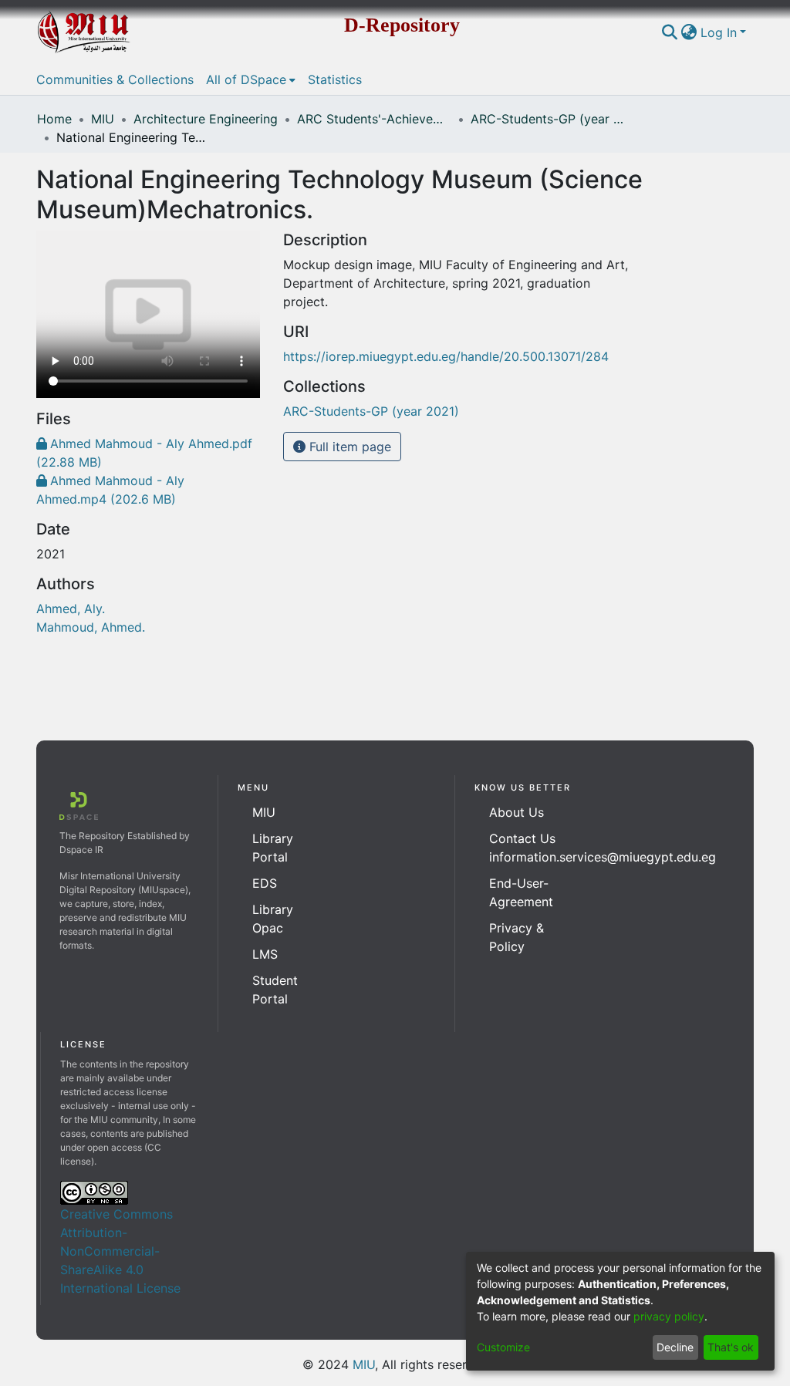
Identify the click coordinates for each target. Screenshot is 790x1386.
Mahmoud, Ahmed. (90, 627)
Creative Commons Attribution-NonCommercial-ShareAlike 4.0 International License (120, 1251)
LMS (265, 954)
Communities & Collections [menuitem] (115, 79)
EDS (264, 883)
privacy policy (668, 1316)
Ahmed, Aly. (70, 608)
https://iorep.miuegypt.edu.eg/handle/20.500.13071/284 (446, 356)
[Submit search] (670, 32)
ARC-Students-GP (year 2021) (548, 118)
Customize (503, 1347)
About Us (516, 812)
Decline (675, 1347)
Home (54, 118)
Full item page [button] (348, 446)
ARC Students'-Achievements (374, 118)
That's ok (730, 1347)
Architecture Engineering (205, 118)
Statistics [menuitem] (335, 79)
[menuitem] (689, 32)
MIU (102, 118)
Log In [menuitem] (719, 32)
